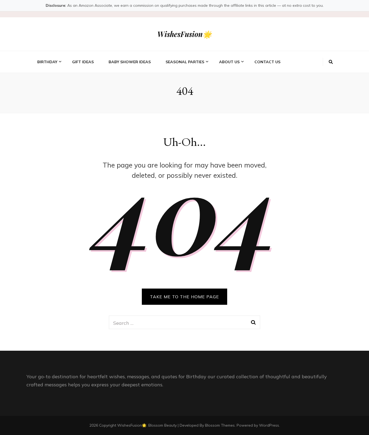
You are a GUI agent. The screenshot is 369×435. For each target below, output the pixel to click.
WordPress (269, 425)
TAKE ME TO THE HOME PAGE (184, 296)
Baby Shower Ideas (130, 61)
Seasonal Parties (185, 61)
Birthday (47, 61)
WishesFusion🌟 (184, 34)
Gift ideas (83, 61)
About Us (229, 61)
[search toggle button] (331, 62)
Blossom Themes (220, 425)
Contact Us (267, 61)
